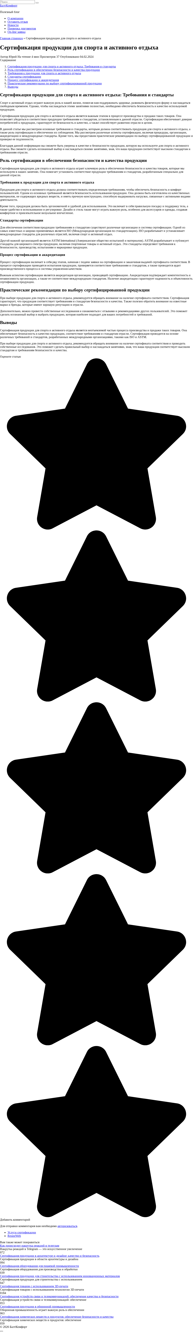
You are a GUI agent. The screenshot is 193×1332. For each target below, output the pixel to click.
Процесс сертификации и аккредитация (33, 80)
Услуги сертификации (22, 1232)
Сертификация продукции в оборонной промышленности (37, 1306)
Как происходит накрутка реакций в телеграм (29, 1245)
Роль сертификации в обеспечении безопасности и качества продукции (54, 69)
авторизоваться (67, 1226)
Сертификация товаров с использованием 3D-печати (34, 1286)
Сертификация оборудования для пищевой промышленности (39, 1266)
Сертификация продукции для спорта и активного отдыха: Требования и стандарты (62, 66)
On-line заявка (16, 31)
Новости (13, 25)
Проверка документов (22, 28)
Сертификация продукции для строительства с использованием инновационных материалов (60, 1276)
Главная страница (11, 38)
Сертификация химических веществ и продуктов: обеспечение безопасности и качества (56, 1316)
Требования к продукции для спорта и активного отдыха (44, 73)
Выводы (13, 86)
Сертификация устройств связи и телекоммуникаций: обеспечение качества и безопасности (59, 1296)
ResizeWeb (14, 1235)
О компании (15, 18)
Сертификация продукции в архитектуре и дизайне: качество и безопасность (49, 1255)
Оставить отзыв (18, 21)
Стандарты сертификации (24, 76)
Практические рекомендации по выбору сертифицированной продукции (55, 83)
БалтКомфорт (8, 5)
